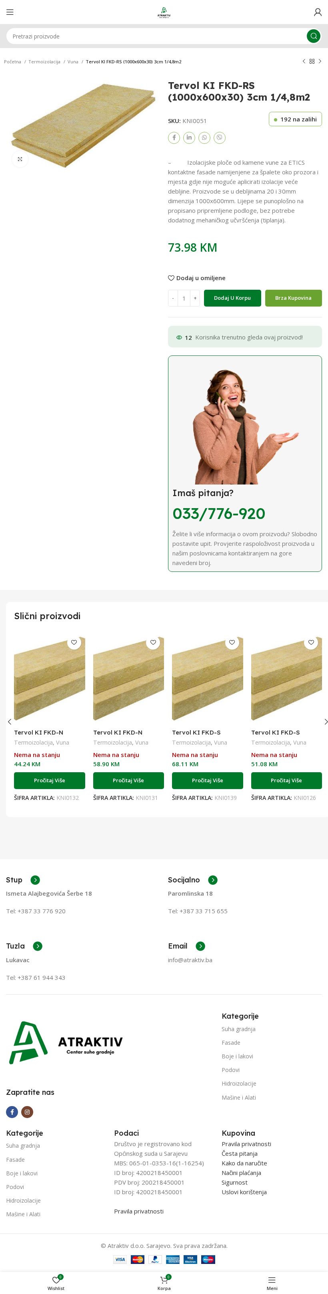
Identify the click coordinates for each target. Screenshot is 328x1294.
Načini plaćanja (241, 1173)
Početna (13, 62)
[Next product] (320, 62)
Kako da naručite (244, 1163)
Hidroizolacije (239, 1083)
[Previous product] (304, 62)
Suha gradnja (239, 1029)
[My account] (318, 12)
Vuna (74, 62)
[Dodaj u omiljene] (74, 643)
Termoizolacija (45, 62)
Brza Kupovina (293, 297)
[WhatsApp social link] (204, 138)
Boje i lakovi (237, 1056)
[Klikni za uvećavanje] (20, 159)
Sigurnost (235, 1182)
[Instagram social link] (27, 1112)
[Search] (313, 36)
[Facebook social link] (174, 138)
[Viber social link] (220, 138)
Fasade (231, 1042)
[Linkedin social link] (189, 138)
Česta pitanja (240, 1153)
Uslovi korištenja (244, 1192)
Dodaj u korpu (232, 297)
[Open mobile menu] (10, 12)
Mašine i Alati (239, 1097)
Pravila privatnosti (139, 1211)
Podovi (231, 1070)
